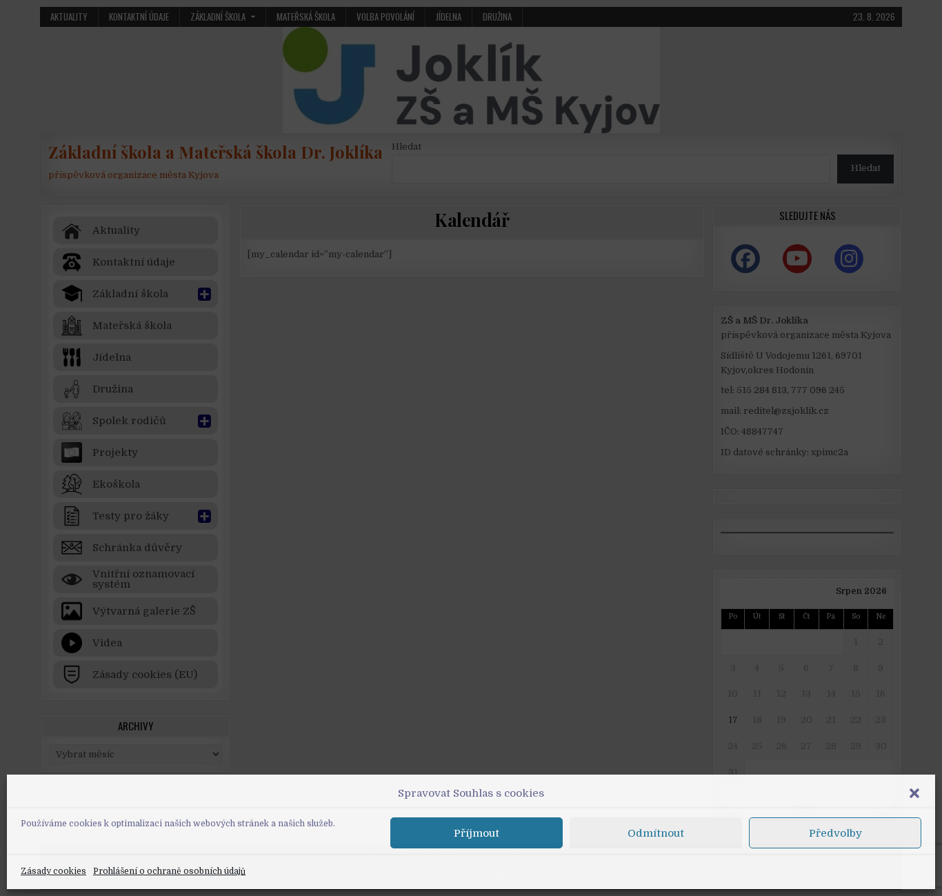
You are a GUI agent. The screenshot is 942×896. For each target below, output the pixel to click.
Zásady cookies (53, 871)
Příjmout (476, 833)
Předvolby (835, 833)
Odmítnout (656, 833)
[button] (914, 793)
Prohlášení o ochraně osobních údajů (169, 871)
